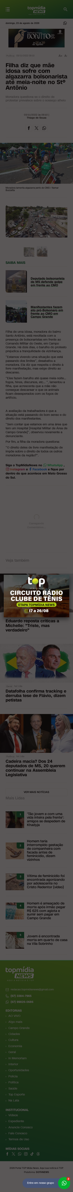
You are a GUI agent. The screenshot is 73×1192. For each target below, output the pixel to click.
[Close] (69, 574)
